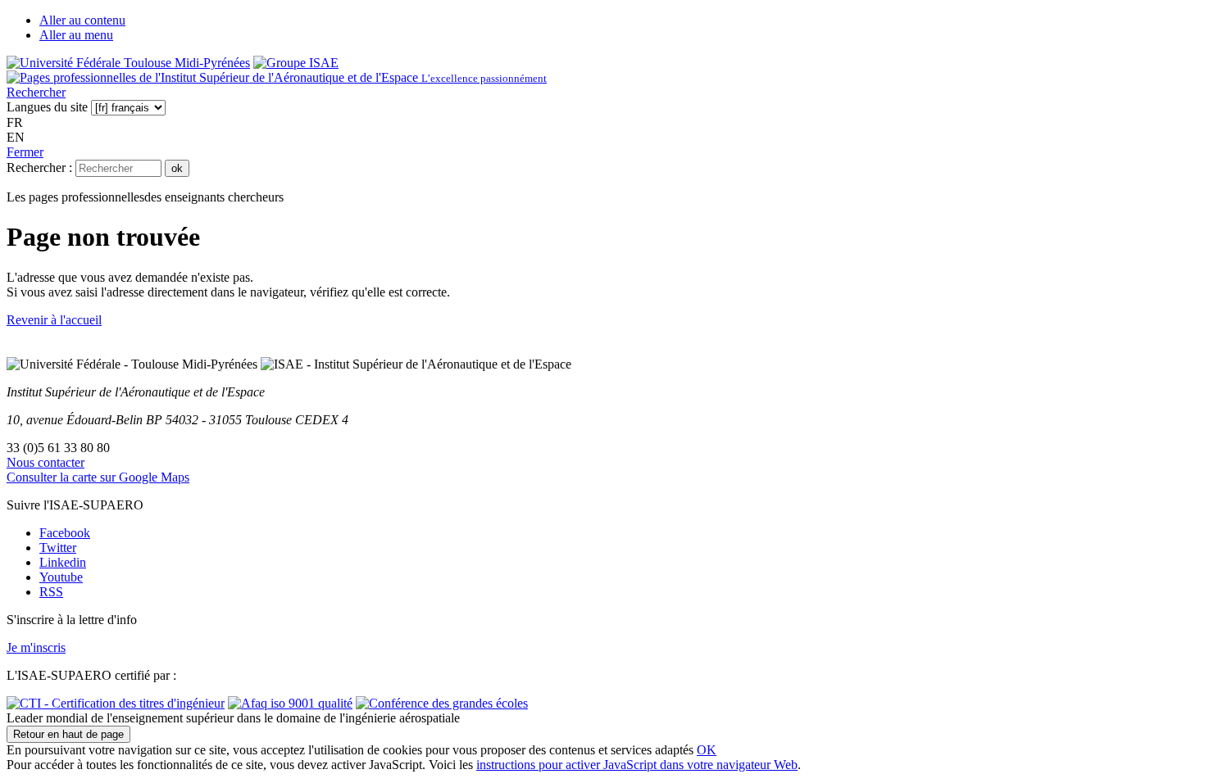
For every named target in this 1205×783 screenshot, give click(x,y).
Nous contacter (45, 462)
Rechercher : (39, 167)
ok (177, 168)
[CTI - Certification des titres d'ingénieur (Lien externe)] (116, 703)
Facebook (64, 533)
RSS (51, 592)
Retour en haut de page (68, 734)
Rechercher (36, 92)
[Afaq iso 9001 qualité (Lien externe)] (290, 703)
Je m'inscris (36, 647)
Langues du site (47, 107)
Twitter (57, 547)
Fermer (25, 152)
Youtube (61, 577)
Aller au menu (76, 35)
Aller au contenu (82, 20)
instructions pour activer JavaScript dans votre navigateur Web (637, 765)
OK (706, 750)
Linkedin (62, 562)
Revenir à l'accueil (54, 320)
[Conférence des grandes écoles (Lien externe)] (442, 703)
